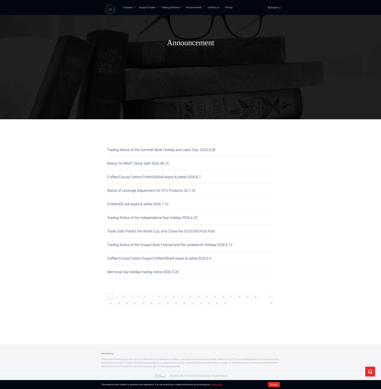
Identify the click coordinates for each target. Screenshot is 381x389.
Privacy (229, 7)
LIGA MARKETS (110, 9)
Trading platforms (170, 7)
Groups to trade (147, 7)
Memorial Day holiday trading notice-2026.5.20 (143, 272)
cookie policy (217, 384)
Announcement (194, 7)
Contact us (213, 7)
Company (128, 7)
